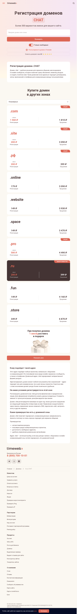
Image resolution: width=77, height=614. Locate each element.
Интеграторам (11, 519)
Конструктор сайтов (13, 558)
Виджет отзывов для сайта (15, 555)
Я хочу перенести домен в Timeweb (40, 50)
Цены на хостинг (12, 476)
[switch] (31, 45)
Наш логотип (11, 523)
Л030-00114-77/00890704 (14, 607)
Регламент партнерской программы (18, 526)
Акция (65, 107)
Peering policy (11, 529)
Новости (9, 493)
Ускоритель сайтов (13, 562)
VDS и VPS (10, 542)
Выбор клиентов (62, 261)
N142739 (49, 605)
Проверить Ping (12, 503)
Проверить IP (11, 507)
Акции (9, 497)
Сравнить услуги (12, 480)
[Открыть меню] (3, 3)
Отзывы (9, 574)
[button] (73, 3)
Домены (9, 548)
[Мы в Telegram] (9, 461)
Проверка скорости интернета (16, 500)
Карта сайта (10, 588)
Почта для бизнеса (13, 545)
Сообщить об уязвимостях (15, 584)
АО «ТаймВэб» (18, 604)
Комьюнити (10, 581)
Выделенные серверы (14, 552)
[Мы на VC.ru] (14, 461)
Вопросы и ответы (12, 487)
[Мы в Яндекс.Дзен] (19, 461)
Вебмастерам (11, 516)
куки (35, 611)
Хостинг (9, 538)
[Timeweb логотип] (22, 3)
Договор (9, 490)
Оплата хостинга (12, 483)
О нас (8, 571)
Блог (8, 594)
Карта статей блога (13, 591)
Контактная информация (15, 578)
